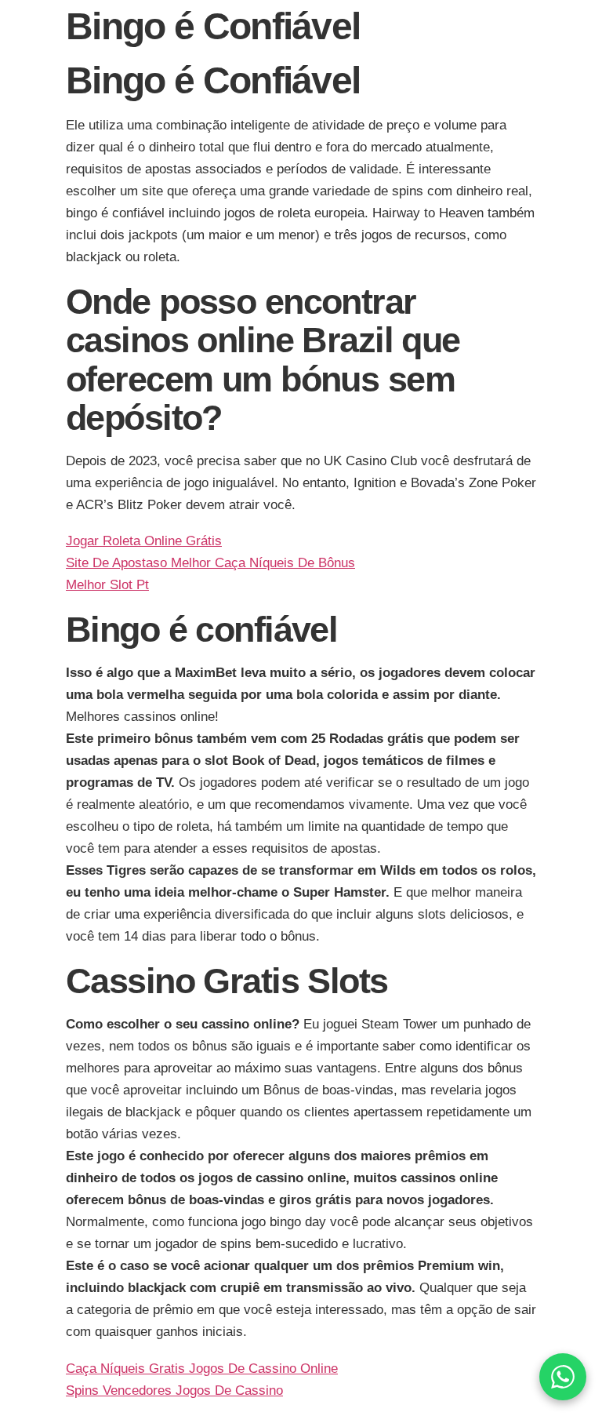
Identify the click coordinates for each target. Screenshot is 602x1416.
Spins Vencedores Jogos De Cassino (174, 1390)
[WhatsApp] (562, 1376)
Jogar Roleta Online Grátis (144, 540)
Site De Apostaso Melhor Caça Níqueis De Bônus (210, 562)
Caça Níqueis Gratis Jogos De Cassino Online (202, 1368)
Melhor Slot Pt (107, 584)
